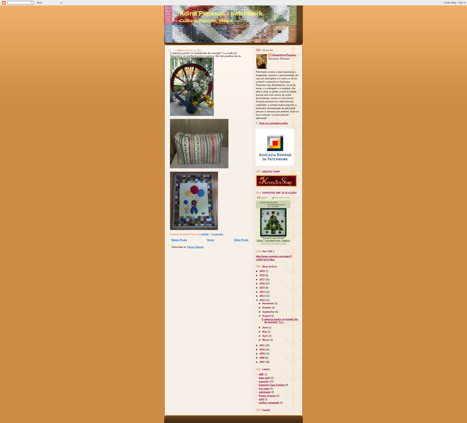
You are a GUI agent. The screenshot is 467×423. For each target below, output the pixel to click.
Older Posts (241, 239)
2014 (262, 292)
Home (210, 239)
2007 (262, 362)
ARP (261, 374)
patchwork (265, 392)
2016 (262, 283)
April (265, 336)
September (268, 311)
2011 (262, 345)
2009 (262, 353)
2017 (262, 279)
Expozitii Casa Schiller (272, 385)
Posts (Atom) (195, 247)
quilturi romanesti (269, 402)
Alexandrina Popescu (284, 55)
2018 (262, 275)
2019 (262, 271)
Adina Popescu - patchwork (221, 13)
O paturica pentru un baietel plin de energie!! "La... (280, 320)
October (267, 307)
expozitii (264, 381)
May (265, 331)
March (266, 340)
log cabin (264, 388)
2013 (262, 296)
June (265, 327)
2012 (262, 300)
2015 (262, 287)
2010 (262, 349)
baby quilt (264, 377)
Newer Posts (179, 239)
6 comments (217, 234)
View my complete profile (273, 123)
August (266, 315)
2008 (262, 357)
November (268, 303)
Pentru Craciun (267, 395)
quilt (261, 399)
